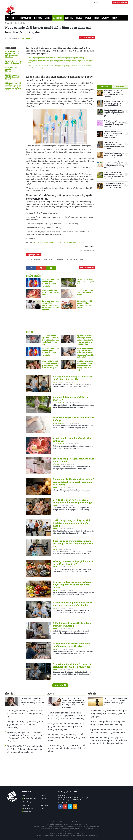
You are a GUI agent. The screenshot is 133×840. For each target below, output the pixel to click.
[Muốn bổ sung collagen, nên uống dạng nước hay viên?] (38, 465)
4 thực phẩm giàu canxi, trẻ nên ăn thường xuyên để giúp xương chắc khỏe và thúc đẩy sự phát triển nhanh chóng (66, 716)
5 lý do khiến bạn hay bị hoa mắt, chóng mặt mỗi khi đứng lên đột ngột (72, 501)
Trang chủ (8, 23)
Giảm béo (88, 18)
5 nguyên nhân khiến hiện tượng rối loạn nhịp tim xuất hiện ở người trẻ (72, 665)
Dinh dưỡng (38, 18)
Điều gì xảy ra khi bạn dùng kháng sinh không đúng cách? (84, 304)
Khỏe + (56, 382)
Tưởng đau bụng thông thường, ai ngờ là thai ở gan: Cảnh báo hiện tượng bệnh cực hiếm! (114, 124)
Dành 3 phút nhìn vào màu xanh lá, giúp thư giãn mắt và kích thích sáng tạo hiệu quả (114, 113)
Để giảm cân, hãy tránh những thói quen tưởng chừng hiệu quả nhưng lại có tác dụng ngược (108, 714)
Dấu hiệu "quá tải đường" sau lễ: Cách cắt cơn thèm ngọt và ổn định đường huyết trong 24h (113, 134)
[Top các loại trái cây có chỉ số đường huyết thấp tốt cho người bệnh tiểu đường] (38, 589)
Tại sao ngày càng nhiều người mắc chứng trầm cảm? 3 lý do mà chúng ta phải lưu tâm (85, 340)
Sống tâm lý (69, 18)
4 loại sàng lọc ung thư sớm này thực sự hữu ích (12, 69)
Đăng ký (114, 18)
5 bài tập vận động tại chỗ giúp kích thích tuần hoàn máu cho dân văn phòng (72, 523)
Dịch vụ (96, 18)
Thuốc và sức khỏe (25, 18)
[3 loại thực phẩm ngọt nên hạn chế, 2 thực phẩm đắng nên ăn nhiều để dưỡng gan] (33, 339)
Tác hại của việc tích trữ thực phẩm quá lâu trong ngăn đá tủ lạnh (71, 645)
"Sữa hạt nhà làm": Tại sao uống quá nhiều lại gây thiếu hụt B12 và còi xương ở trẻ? (114, 165)
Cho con (79, 18)
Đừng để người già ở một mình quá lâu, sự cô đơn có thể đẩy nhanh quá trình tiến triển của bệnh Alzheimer (25, 749)
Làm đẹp (47, 18)
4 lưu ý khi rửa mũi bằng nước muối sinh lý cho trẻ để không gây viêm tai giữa (50, 364)
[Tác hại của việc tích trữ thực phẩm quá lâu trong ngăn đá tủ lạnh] (38, 650)
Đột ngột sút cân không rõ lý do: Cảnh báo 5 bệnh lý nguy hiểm (72, 378)
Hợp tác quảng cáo (120, 2)
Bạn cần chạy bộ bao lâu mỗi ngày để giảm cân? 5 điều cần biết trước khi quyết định (115, 701)
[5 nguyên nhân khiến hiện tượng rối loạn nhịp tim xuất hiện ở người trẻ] (38, 671)
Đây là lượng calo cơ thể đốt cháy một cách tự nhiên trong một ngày (59, 242)
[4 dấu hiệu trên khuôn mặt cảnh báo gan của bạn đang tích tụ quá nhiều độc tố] (100, 103)
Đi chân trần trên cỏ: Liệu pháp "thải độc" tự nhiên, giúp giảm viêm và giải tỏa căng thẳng (114, 175)
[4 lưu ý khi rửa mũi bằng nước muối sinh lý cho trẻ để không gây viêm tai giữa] (33, 364)
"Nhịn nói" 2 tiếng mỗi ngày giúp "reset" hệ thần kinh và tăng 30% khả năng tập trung (114, 145)
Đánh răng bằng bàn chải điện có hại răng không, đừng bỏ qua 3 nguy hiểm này (56, 58)
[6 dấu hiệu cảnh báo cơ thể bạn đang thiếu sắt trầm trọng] (38, 630)
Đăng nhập (105, 18)
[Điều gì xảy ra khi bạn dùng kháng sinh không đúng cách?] (68, 304)
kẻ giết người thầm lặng (54, 259)
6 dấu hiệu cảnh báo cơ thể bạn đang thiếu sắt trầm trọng (72, 624)
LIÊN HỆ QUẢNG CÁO (67, 792)
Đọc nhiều (104, 86)
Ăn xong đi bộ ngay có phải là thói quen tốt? (13, 62)
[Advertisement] (77, 9)
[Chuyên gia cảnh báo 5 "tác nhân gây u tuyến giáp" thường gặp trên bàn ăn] (100, 186)
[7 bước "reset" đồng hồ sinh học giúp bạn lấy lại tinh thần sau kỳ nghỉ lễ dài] (100, 155)
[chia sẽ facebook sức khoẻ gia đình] (60, 806)
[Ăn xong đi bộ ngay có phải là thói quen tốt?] (68, 282)
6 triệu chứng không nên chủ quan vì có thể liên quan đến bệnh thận (12, 54)
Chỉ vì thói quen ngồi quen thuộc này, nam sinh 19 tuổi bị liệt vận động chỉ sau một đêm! (13, 86)
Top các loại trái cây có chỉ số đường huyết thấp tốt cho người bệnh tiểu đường (72, 585)
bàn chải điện (35, 259)
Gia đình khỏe (57, 18)
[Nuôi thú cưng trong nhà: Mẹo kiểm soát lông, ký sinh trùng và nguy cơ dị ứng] (38, 547)
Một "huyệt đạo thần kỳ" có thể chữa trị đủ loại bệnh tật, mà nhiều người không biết (25, 714)
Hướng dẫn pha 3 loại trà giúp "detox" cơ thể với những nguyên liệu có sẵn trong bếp (113, 93)
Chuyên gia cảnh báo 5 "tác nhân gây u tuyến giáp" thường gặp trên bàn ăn (114, 185)
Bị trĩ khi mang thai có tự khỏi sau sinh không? (12, 77)
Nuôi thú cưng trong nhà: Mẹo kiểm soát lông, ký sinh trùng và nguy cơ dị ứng (73, 543)
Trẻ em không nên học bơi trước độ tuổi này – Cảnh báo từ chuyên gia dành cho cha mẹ (66, 748)
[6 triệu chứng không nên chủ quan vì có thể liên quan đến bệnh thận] (33, 282)
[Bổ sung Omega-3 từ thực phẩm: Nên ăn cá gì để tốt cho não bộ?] (38, 568)
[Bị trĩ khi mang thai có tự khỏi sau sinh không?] (68, 293)
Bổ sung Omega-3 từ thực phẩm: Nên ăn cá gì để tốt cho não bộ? (73, 562)
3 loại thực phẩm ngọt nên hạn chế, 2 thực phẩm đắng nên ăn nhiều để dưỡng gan (50, 340)
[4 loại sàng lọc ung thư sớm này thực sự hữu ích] (33, 293)
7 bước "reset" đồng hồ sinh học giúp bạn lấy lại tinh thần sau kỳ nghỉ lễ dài (114, 155)
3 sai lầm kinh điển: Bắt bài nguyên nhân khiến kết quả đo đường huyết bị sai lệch (86, 365)
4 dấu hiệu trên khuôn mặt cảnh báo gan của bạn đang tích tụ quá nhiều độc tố (113, 103)
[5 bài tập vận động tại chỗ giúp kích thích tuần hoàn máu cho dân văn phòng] (38, 527)
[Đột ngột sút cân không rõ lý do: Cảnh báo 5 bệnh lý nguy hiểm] (38, 383)
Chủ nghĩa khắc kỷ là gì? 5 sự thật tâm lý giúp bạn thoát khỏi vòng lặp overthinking (25, 724)
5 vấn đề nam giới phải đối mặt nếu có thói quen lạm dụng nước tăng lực (72, 604)
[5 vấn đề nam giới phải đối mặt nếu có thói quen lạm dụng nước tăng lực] (38, 609)
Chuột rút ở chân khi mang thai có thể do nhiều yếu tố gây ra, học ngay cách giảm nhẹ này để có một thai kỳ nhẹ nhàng (73, 702)
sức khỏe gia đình (76, 259)
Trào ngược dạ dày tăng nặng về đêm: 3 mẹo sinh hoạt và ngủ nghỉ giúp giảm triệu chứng (73, 482)
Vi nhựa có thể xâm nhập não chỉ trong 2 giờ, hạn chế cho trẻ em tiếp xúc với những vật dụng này (67, 726)
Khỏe (13, 18)
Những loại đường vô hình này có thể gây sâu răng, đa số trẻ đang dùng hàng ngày (66, 737)
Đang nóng (120, 86)
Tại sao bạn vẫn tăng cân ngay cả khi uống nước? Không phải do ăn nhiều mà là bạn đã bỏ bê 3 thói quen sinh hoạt (108, 740)
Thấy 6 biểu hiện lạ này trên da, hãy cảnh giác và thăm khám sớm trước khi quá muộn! (85, 352)
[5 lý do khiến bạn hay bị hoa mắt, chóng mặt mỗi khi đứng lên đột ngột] (38, 506)
